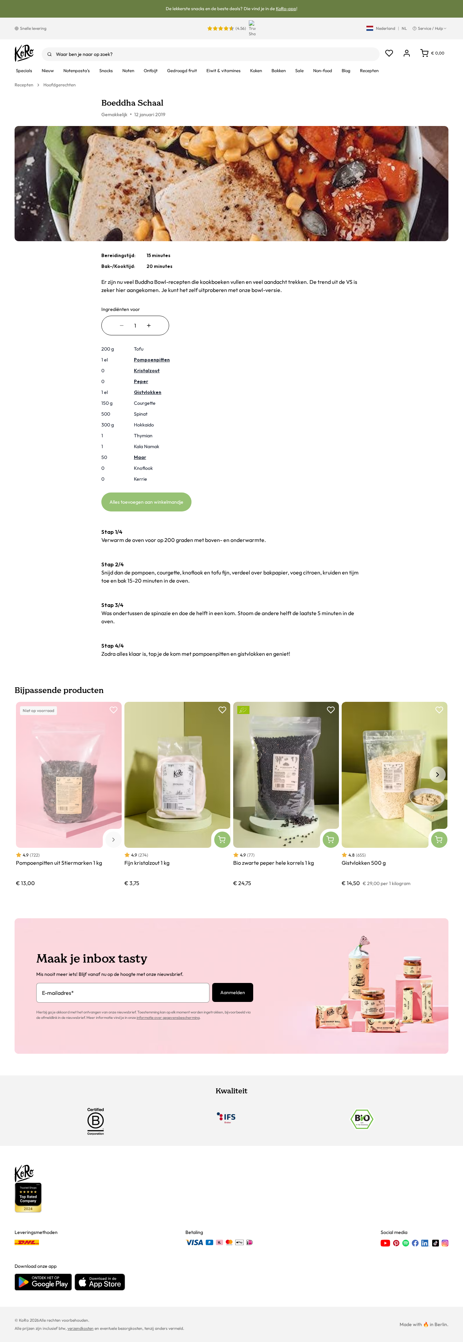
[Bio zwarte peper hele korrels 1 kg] (286, 794)
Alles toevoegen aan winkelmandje (146, 502)
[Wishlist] (389, 53)
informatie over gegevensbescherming (168, 1017)
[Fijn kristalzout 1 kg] (177, 794)
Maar (140, 457)
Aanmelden (232, 992)
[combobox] (211, 54)
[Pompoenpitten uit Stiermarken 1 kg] (69, 794)
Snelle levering (33, 28)
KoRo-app (286, 8)
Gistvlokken (147, 392)
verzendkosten (80, 1328)
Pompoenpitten (152, 360)
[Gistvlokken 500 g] (394, 794)
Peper (141, 381)
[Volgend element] (437, 775)
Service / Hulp (430, 28)
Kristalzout (147, 371)
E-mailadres (58, 992)
